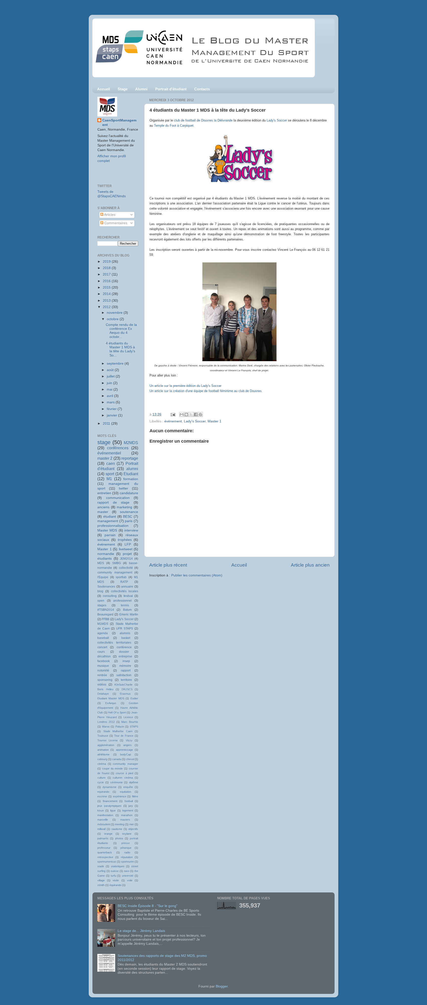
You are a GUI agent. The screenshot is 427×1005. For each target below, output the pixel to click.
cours (101, 651)
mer (131, 824)
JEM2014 (126, 558)
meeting (119, 824)
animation (103, 749)
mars (111, 402)
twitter (123, 488)
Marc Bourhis (129, 721)
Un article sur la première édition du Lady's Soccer (185, 386)
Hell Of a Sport (117, 712)
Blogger (222, 986)
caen (110, 463)
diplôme (133, 782)
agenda (102, 633)
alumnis (125, 633)
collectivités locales (124, 591)
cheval (130, 759)
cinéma (101, 763)
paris (128, 521)
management (107, 521)
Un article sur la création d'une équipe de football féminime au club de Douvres (205, 391)
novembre (115, 313)
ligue (113, 810)
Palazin (119, 726)
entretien (104, 493)
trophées (125, 540)
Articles (109, 215)
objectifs (133, 829)
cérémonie (116, 782)
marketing (124, 507)
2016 (107, 281)
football (129, 801)
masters (125, 819)
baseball (103, 638)
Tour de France (124, 735)
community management (114, 572)
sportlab (121, 577)
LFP (128, 544)
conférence (124, 647)
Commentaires (115, 223)
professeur (103, 847)
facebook (103, 661)
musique (103, 666)
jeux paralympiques (109, 805)
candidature (129, 493)
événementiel (109, 453)
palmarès (102, 838)
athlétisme (103, 754)
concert (102, 647)
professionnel (122, 600)
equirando (103, 791)
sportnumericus (106, 861)
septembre (116, 363)
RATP (124, 582)
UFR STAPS (124, 628)
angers (127, 745)
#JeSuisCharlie (123, 684)
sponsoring (104, 680)
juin (110, 383)
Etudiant (131, 474)
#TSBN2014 (105, 609)
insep (126, 661)
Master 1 (214, 421)
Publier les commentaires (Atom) (196, 575)
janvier (112, 415)
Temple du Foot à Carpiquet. (174, 125)
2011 (107, 423)
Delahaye (103, 693)
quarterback (104, 852)
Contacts (202, 89)
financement (110, 801)
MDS (100, 563)
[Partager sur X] (191, 414)
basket (125, 638)
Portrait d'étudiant (171, 89)
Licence (128, 717)
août (111, 370)
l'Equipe (102, 577)
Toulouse (102, 735)
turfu (113, 875)
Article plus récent (168, 565)
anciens (103, 507)
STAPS (134, 726)
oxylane (126, 833)
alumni (132, 468)
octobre (113, 319)
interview (131, 530)
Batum (127, 609)
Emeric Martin (128, 614)
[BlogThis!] (186, 414)
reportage (129, 458)
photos (119, 838)
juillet (111, 376)
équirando (115, 885)
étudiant (109, 516)
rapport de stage (113, 502)
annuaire (127, 586)
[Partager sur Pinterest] (200, 414)
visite (116, 880)
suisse (115, 870)
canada (116, 759)
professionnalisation (112, 526)
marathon (126, 815)
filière (135, 796)
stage (103, 442)
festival (128, 596)
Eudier (134, 698)
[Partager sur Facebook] (195, 414)
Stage (123, 89)
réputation (127, 857)
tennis (125, 605)
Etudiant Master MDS (110, 698)
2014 (107, 294)
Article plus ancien (310, 565)
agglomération (105, 745)
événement (173, 421)
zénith (101, 885)
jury (130, 805)
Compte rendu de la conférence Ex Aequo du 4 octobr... (121, 331)
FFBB (105, 619)
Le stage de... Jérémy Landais (141, 931)
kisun (100, 810)
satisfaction (123, 675)
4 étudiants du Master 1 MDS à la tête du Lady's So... (120, 349)
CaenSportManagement (119, 122)
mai (110, 389)
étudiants (104, 558)
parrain (110, 535)
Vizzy (129, 740)
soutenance (129, 512)
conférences (117, 448)
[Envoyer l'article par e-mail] (172, 414)
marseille (102, 819)
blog (100, 591)
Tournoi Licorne (107, 740)
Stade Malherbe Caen (117, 731)
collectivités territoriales (114, 642)
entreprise (125, 656)
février (112, 409)
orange (108, 833)
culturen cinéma (123, 777)
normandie (105, 554)
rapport (125, 670)
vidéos (101, 684)
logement (127, 810)
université (127, 875)
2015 (107, 287)
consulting (110, 596)
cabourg (102, 759)
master (102, 512)
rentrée (102, 675)
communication (118, 498)
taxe (126, 870)
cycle (100, 782)
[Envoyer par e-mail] (181, 414)
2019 (107, 261)
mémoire (125, 666)
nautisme (116, 829)
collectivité (126, 568)
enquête (128, 787)
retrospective (105, 857)
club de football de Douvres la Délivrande (203, 120)
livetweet (125, 549)
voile (129, 880)
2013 (107, 300)
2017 (107, 274)
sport (110, 474)
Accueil (103, 89)
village (101, 880)
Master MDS (107, 530)
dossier (124, 651)
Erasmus (125, 693)
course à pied (124, 773)
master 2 (104, 458)
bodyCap (125, 754)
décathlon (104, 656)
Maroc (106, 726)
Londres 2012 (106, 721)
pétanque (125, 847)
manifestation (105, 815)
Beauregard (105, 614)
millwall (101, 829)
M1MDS (102, 624)
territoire (126, 680)
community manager (125, 763)
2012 (107, 307)
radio (127, 852)
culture (101, 777)
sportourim (127, 861)
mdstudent (103, 824)
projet (127, 554)
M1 (109, 478)
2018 (107, 268)
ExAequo (110, 703)
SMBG (116, 563)
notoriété (103, 670)
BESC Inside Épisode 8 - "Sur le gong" (147, 906)
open (100, 600)
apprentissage (124, 749)
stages (101, 605)
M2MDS (131, 442)
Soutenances (106, 586)
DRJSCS (127, 689)
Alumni (141, 89)
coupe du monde (112, 768)
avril (110, 396)
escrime (102, 796)
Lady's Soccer (277, 120)
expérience (119, 796)
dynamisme (109, 787)
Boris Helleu (105, 689)
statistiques (118, 866)
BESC (127, 516)
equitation (125, 791)
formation (130, 479)
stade (100, 866)
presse (125, 843)
